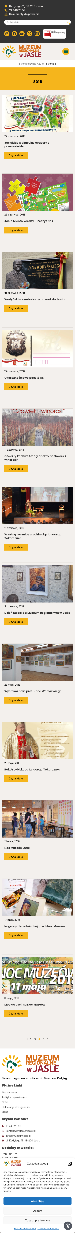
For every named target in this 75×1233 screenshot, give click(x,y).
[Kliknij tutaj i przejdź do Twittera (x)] (29, 33)
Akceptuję (37, 1201)
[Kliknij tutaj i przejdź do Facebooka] (14, 33)
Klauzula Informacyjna (25, 1228)
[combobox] (36, 22)
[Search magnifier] (68, 22)
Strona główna (27, 63)
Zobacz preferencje (37, 1220)
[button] (70, 1163)
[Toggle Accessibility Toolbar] (67, 1225)
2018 (41, 63)
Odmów (37, 1210)
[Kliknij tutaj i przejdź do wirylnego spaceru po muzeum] (37, 33)
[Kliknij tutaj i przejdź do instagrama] (6, 33)
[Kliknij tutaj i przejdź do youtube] (22, 33)
